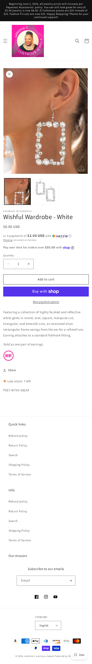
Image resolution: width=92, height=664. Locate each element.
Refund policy (18, 436)
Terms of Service (20, 474)
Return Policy (18, 445)
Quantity (8, 255)
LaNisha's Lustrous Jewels (39, 656)
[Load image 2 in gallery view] (46, 191)
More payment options (46, 301)
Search (13, 455)
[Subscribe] (70, 581)
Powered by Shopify (66, 656)
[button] (5, 41)
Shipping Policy (19, 465)
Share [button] (12, 370)
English (44, 625)
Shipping (7, 240)
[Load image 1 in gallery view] (17, 191)
